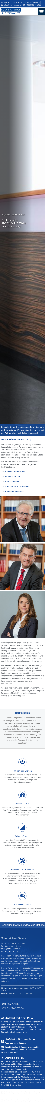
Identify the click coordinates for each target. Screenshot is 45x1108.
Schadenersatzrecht (22, 904)
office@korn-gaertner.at (10, 949)
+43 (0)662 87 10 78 (9, 951)
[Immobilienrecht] (22, 795)
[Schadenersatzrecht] (22, 896)
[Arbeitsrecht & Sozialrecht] (22, 861)
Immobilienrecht (22, 803)
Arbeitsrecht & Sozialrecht (22, 869)
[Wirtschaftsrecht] (22, 827)
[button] (41, 11)
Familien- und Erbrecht (22, 771)
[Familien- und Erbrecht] (22, 762)
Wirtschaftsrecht (22, 836)
